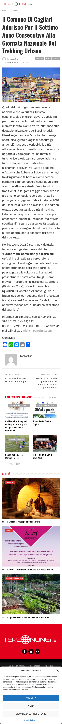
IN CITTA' (10, 482)
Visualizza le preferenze (31, 714)
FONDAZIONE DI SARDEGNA (19, 406)
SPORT (56, 58)
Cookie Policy (29, 720)
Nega (31, 706)
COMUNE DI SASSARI (14, 578)
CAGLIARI (39, 58)
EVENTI (9, 530)
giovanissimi (42, 439)
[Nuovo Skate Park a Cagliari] (45, 409)
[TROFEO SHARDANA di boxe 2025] (45, 443)
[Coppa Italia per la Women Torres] (17, 443)
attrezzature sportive (47, 406)
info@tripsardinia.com (37, 330)
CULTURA (49, 665)
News (48, 58)
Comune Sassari (16, 439)
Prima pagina (19, 665)
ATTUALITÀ (35, 665)
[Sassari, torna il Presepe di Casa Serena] (31, 498)
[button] (57, 670)
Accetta (31, 698)
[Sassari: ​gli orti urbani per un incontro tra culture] (31, 594)
